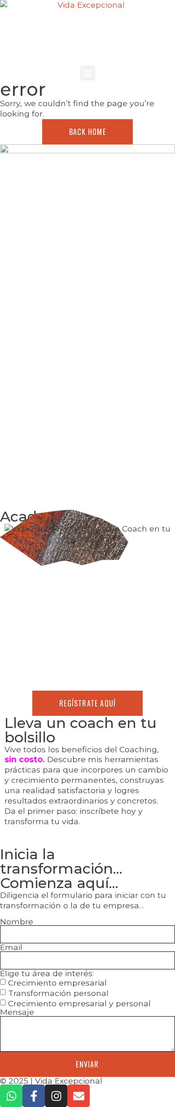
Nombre (16, 922)
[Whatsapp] (11, 1096)
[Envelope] (78, 1096)
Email (11, 947)
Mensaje (17, 1012)
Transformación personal (58, 993)
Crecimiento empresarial (57, 982)
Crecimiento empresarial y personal (79, 1003)
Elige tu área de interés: (47, 973)
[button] (87, 73)
